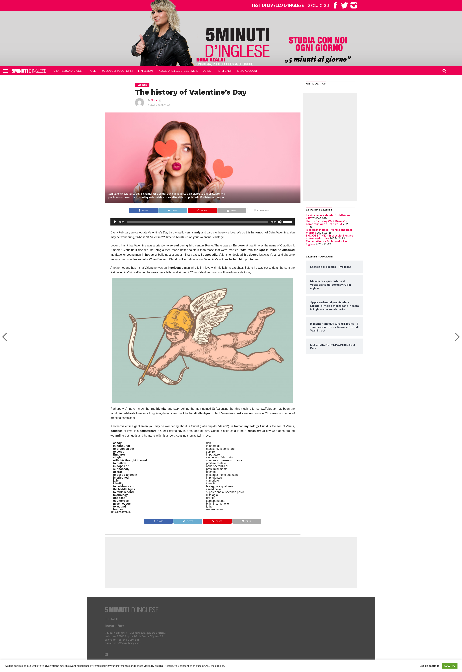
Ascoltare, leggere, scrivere (178, 70)
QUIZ (93, 70)
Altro (207, 70)
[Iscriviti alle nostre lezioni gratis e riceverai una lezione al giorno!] (317, 50)
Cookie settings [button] (429, 665)
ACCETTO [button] (449, 665)
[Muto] (280, 222)
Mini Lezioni (145, 70)
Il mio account (247, 70)
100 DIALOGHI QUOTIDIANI (117, 70)
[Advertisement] (330, 147)
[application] (202, 222)
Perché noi (224, 70)
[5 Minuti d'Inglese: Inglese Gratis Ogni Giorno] (238, 42)
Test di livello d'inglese (277, 5)
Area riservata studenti (69, 70)
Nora (154, 100)
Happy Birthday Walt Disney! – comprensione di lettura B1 (326, 222)
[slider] (288, 221)
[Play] (115, 222)
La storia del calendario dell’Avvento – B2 (330, 216)
